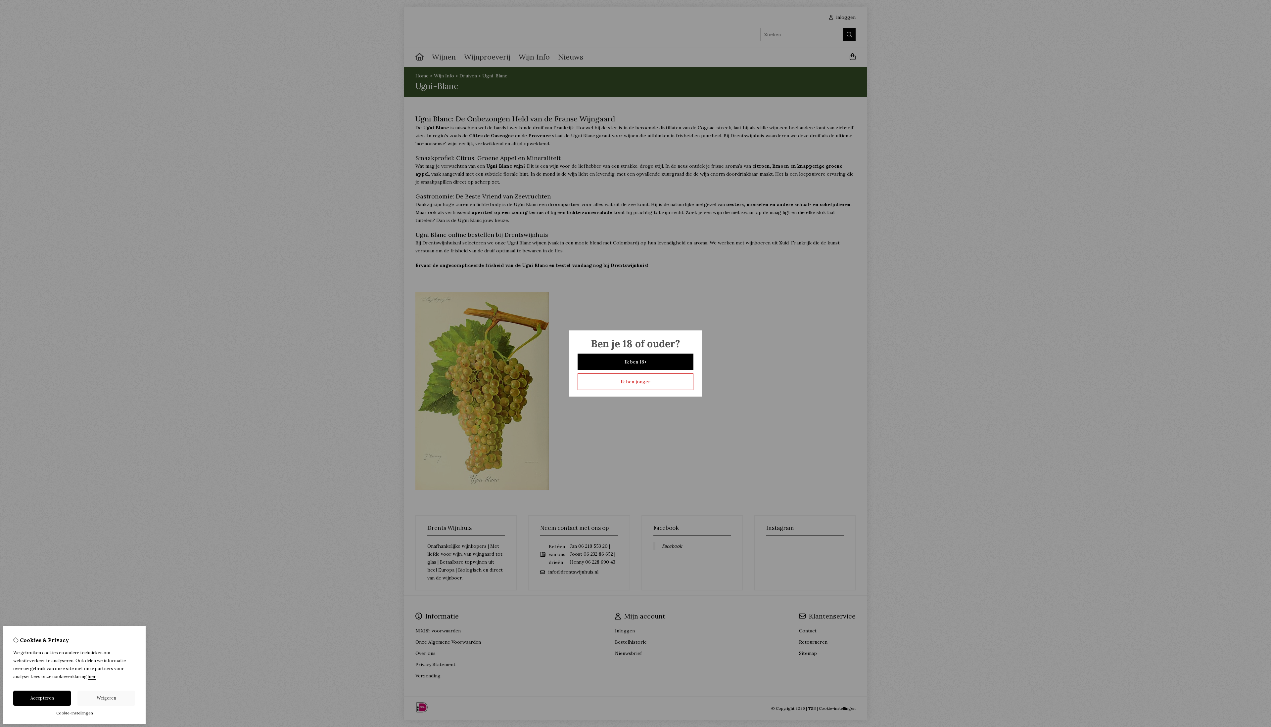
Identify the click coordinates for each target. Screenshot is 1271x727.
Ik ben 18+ (636, 362)
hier (92, 676)
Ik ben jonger (635, 382)
